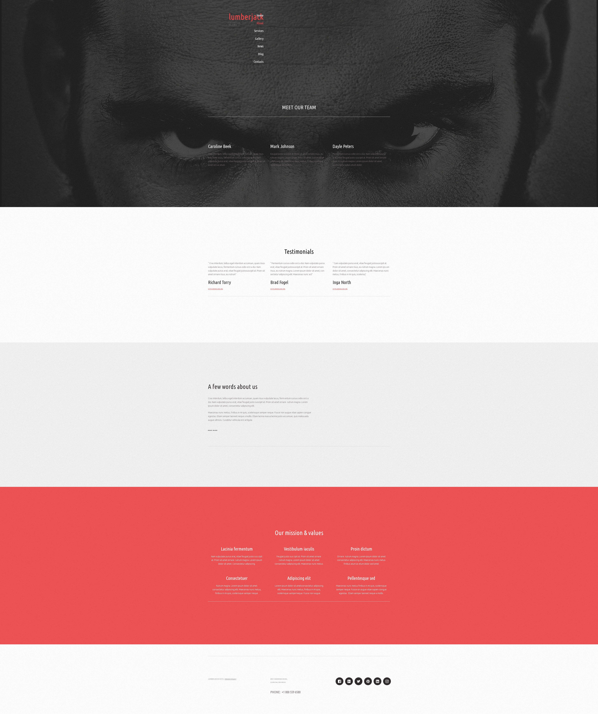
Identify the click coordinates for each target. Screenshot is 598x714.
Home (260, 15)
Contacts (258, 61)
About (260, 23)
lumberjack (246, 16)
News (260, 46)
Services (258, 31)
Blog (260, 54)
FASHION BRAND (234, 24)
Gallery (259, 38)
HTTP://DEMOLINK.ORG (215, 289)
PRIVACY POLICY (230, 679)
